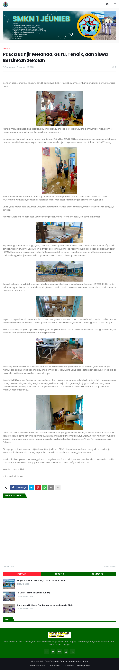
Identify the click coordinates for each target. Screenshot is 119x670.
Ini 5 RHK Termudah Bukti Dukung (34, 593)
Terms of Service (37, 665)
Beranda (7, 48)
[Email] (51, 487)
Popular (21, 574)
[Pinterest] (38, 487)
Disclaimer (69, 665)
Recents (59, 574)
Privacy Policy (83, 665)
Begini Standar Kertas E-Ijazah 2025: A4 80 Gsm (41, 580)
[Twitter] (31, 487)
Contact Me (54, 665)
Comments (97, 574)
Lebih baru (9, 566)
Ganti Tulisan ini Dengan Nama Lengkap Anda (66, 661)
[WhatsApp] (44, 487)
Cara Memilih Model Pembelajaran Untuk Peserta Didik (45, 605)
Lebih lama (109, 566)
